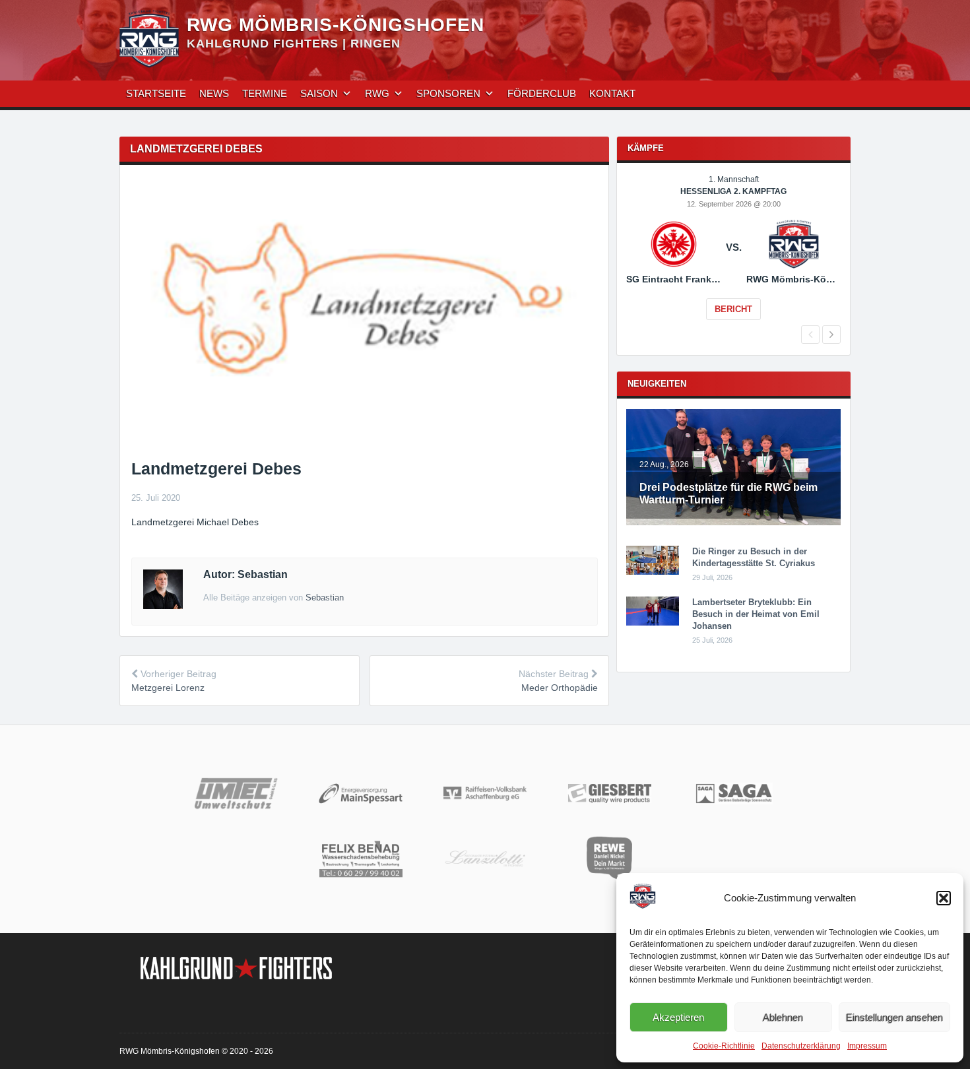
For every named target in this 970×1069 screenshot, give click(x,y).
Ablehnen (783, 1017)
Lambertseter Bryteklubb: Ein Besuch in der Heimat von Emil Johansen (756, 614)
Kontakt (612, 93)
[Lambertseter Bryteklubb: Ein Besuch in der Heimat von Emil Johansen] (652, 623)
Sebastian (325, 597)
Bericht (733, 309)
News (214, 93)
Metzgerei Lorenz (168, 687)
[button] (943, 898)
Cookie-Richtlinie (724, 1046)
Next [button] (831, 334)
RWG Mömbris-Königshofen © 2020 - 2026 (196, 1051)
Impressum (867, 1046)
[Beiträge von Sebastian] (163, 605)
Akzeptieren (678, 1017)
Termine (264, 93)
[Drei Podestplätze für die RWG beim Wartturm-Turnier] (733, 522)
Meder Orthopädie (559, 687)
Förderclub (541, 93)
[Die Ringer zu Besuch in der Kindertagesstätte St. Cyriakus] (652, 572)
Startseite (156, 93)
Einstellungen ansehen (894, 1017)
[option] (733, 257)
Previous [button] (810, 334)
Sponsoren (448, 93)
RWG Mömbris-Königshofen (335, 25)
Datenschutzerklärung (801, 1046)
